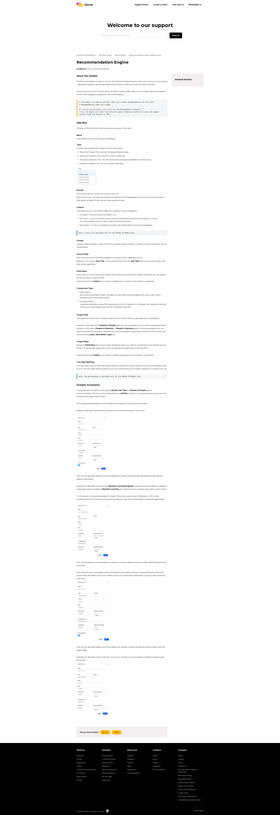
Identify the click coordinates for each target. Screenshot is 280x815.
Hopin (155, 756)
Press (180, 763)
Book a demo (82, 777)
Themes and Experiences (86, 770)
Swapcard (156, 766)
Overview (80, 756)
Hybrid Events (107, 763)
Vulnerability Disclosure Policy (189, 800)
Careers (181, 759)
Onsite (79, 766)
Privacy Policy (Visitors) (187, 789)
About (180, 756)
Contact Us (182, 766)
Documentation (133, 773)
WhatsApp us (195, 5)
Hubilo (155, 763)
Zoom (155, 759)
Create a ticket (160, 5)
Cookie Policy (183, 793)
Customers (106, 780)
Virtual (79, 759)
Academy (131, 759)
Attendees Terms (184, 779)
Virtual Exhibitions (108, 773)
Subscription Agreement (187, 796)
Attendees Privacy (185, 775)
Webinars (105, 766)
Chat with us (178, 5)
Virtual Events (107, 756)
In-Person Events (108, 759)
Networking (120, 55)
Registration (81, 763)
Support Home (141, 5)
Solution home (105, 55)
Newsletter (131, 770)
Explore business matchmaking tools (145, 55)
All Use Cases (107, 777)
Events (130, 763)
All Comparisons (159, 770)
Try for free (81, 773)
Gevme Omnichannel (86, 55)
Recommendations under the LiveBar (96, 104)
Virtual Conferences (109, 770)
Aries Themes (199, 810)
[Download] (136, 392)
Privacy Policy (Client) (186, 782)
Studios (130, 756)
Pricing (79, 780)
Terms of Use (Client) (186, 786)
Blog (129, 766)
